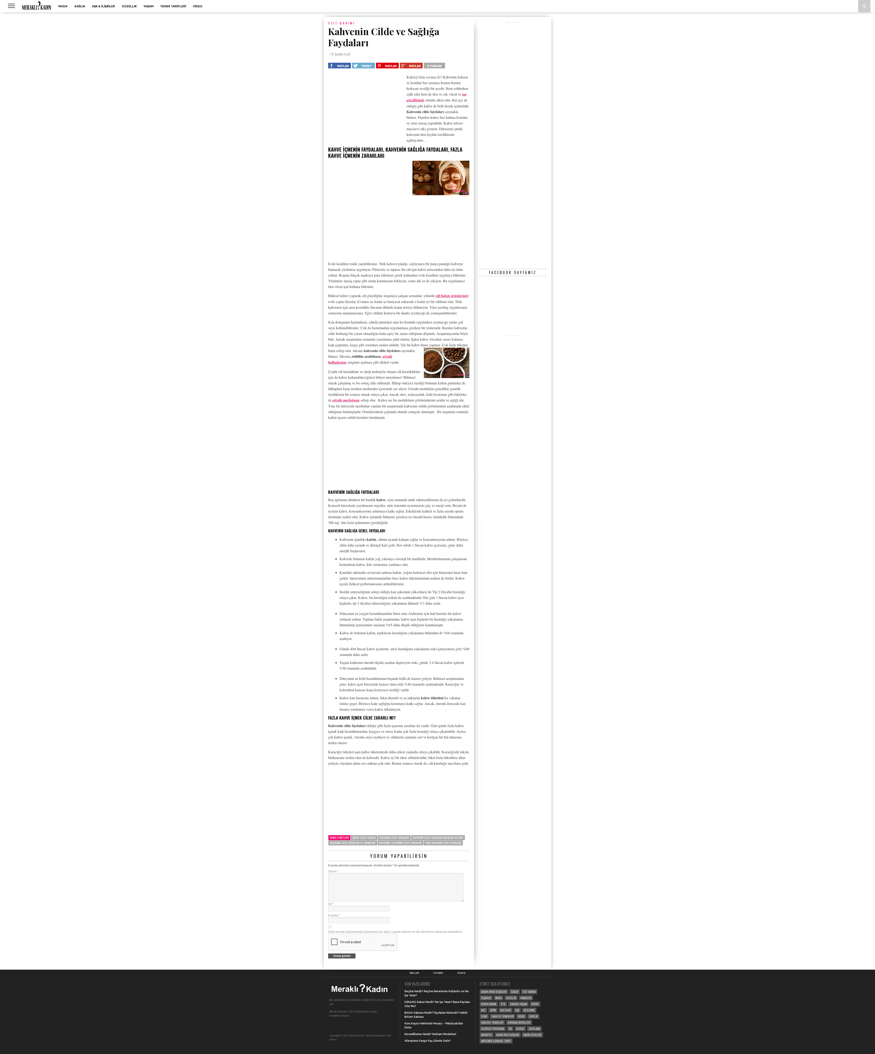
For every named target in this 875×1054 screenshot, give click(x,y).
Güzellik (129, 6)
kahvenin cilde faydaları (394, 837)
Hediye (535, 1004)
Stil (503, 1004)
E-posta (334, 915)
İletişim (438, 973)
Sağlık (79, 6)
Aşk (517, 1010)
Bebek (521, 1016)
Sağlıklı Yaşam (518, 1004)
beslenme (529, 1010)
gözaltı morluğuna (346, 400)
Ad (330, 904)
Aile (483, 1010)
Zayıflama (534, 1029)
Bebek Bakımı (488, 1004)
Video (197, 6)
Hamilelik (525, 998)
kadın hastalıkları (507, 1035)
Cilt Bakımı (529, 992)
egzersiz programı (492, 1029)
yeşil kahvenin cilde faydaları (443, 843)
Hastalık (505, 1010)
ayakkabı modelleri (519, 1022)
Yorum (333, 871)
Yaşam (149, 6)
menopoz (486, 1035)
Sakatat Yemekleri (503, 1016)
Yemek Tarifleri (173, 6)
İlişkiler (486, 998)
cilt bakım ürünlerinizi (452, 295)
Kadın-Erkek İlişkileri (494, 992)
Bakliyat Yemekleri (492, 1022)
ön (510, 1029)
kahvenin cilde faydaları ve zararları (353, 843)
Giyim (493, 1010)
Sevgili (520, 1029)
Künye (461, 973)
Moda (62, 6)
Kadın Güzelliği (532, 1035)
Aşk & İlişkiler (103, 6)
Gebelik (533, 1016)
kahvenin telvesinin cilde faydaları (400, 843)
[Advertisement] (366, 108)
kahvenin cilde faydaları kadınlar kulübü (438, 837)
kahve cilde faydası (364, 837)
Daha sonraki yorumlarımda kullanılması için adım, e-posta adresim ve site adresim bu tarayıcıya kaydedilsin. (395, 931)
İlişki (484, 1016)
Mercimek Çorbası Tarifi (496, 1041)
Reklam (414, 973)
